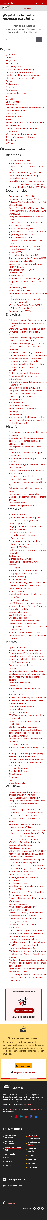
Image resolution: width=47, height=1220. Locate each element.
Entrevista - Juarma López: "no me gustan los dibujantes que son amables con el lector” (28, 323)
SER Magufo (14, 567)
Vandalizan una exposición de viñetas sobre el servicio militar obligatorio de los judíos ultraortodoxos (26, 659)
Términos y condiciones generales (21, 134)
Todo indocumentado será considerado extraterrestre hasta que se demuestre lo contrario (28, 635)
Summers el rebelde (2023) (21, 228)
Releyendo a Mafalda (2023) (21, 261)
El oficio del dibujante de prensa (24, 373)
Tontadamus (14, 556)
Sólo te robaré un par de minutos (21, 128)
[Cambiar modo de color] (36, 3)
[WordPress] (21, 1116)
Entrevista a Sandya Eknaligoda (23, 361)
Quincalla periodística (19, 523)
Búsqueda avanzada (15, 63)
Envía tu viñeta (13, 84)
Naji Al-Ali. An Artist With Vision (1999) (26, 208)
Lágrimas (13, 668)
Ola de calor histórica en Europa (24, 727)
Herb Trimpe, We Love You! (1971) (24, 246)
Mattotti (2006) (16, 275)
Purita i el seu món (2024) (20, 237)
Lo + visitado (10, 1154)
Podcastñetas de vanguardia (22, 393)
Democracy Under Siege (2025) (23, 196)
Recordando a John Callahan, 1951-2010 (27, 187)
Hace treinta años (17, 502)
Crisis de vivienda (17, 783)
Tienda (8, 1165)
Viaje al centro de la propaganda (24, 620)
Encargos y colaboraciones (34, 1136)
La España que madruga (20, 532)
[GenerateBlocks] (39, 1208)
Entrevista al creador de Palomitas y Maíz (28, 382)
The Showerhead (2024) (19, 225)
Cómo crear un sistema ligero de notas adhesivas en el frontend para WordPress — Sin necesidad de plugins (28, 833)
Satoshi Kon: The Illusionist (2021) (24, 255)
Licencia (9, 98)
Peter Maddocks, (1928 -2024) (22, 160)
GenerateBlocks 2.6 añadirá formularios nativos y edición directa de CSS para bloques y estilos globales (27, 854)
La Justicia (13, 741)
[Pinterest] (16, 1116)
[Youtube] (26, 1116)
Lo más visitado (13, 101)
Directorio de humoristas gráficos (21, 78)
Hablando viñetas (17, 402)
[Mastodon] (31, 1116)
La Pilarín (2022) (16, 272)
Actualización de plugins (20, 848)
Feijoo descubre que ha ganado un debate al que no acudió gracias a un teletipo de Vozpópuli (26, 544)
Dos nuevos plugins (18, 904)
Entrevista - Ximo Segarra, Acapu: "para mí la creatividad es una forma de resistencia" (27, 346)
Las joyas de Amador (18, 744)
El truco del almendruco (20, 558)
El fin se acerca (16, 538)
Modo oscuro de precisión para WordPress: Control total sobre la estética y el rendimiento (24, 842)
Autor (8, 57)
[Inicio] (6, 8)
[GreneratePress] (35, 1208)
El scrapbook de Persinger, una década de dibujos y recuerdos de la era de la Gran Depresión (26, 441)
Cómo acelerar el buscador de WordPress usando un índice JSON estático (25, 818)
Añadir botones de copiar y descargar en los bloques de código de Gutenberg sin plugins (27, 954)
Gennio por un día (17, 411)
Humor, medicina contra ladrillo (23, 408)
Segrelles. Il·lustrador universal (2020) (26, 278)
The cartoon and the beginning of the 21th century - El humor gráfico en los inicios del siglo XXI (26, 420)
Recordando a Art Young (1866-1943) (25, 172)
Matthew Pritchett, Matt (20, 163)
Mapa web (32, 1159)
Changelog (32, 1167)
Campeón (13, 685)
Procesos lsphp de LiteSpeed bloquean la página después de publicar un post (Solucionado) (28, 977)
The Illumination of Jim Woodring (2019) (27, 258)
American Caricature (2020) (21, 290)
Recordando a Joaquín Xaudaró (23, 505)
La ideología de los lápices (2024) (24, 199)
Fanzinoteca (11, 90)
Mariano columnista (18, 694)
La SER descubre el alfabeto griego (25, 603)
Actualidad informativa (19, 771)
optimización (36, 1109)
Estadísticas (11, 87)
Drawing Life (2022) (17, 287)
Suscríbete (24, 1066)
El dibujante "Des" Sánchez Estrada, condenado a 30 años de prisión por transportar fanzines (25, 733)
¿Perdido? (10, 54)
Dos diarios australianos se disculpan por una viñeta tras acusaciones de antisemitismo (26, 762)
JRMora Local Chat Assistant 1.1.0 (24, 797)
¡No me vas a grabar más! (21, 405)
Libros (9, 96)
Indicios (12, 780)
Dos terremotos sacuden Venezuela (25, 738)
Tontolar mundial (17, 514)
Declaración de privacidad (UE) (20, 72)
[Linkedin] (11, 1116)
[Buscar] (39, 39)
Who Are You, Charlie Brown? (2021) (25, 305)
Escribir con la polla (18, 579)
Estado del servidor (32, 1150)
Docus (9, 81)
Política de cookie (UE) (16, 110)
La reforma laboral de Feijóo (22, 706)
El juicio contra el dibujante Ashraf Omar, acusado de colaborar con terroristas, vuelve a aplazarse (28, 700)
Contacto (8, 1161)
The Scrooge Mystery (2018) (21, 269)
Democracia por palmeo (20, 588)
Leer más (27, 1104)
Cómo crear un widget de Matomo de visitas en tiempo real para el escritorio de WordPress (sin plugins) (27, 933)
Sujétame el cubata (18, 612)
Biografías (10, 60)
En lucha (13, 777)
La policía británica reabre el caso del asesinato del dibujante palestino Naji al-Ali (28, 482)
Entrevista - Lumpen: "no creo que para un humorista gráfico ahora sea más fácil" (27, 331)
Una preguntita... (17, 399)
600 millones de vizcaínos (20, 614)
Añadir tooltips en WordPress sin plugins (28, 960)
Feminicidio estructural (19, 682)
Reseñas (10, 119)
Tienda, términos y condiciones (20, 137)
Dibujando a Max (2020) (20, 311)
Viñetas (9, 143)
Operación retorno (17, 647)
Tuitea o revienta (16, 591)
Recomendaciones (14, 116)
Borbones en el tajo (18, 576)
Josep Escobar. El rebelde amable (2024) (27, 222)
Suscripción (11, 131)
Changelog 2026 (13, 66)
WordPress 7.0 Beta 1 (19, 883)
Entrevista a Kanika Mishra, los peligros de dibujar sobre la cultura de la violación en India (27, 367)
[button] (41, 2)
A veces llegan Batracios (20, 396)
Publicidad (11, 113)
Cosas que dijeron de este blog (20, 69)
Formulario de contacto (17, 93)
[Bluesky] (36, 1116)
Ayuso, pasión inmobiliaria (21, 665)
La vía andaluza (16, 709)
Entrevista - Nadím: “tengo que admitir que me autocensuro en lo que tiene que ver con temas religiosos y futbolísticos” (28, 355)
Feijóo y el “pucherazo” (19, 712)
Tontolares (11, 140)
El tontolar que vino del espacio (23, 535)
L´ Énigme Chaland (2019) (20, 308)
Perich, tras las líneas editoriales (24, 494)
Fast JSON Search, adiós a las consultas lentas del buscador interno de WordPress (27, 803)
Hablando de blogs (17, 414)
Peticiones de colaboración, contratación (25, 107)
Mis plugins (11, 104)
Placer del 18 (15, 384)
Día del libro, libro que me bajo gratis (23, 75)
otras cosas (12, 1109)
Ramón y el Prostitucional (21, 476)
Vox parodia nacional (18, 768)
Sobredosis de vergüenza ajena (23, 623)
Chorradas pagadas (18, 617)
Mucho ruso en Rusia (18, 600)
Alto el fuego (15, 774)
